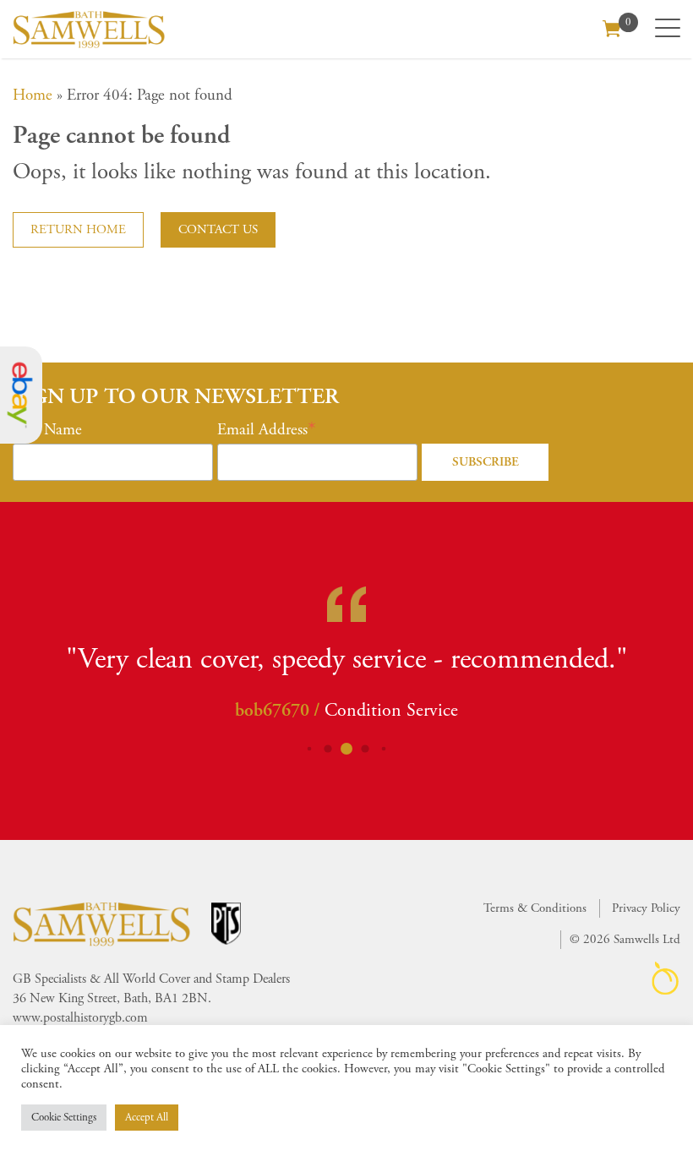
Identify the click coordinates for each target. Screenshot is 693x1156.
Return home (78, 229)
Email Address (262, 430)
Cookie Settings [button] (63, 1117)
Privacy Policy (646, 908)
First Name (47, 430)
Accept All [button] (146, 1117)
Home (32, 95)
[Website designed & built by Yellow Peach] (665, 978)
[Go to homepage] (89, 29)
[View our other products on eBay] (21, 395)
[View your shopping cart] (612, 27)
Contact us (218, 229)
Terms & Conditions (535, 908)
